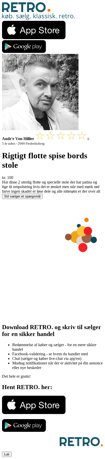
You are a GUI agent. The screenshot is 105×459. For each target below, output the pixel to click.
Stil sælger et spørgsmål (22, 196)
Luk (6, 454)
